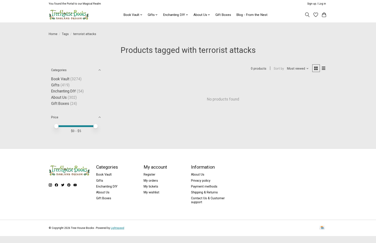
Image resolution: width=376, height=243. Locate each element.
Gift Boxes (223, 15)
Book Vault (60, 79)
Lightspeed (117, 228)
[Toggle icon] (307, 15)
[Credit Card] (322, 228)
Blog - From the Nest (251, 15)
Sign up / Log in (316, 3)
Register (149, 174)
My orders (151, 181)
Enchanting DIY (63, 91)
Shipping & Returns (204, 192)
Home (53, 34)
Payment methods (204, 186)
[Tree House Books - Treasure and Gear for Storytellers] (69, 15)
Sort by (279, 68)
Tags (65, 34)
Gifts (55, 85)
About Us (59, 97)
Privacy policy (200, 181)
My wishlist (151, 192)
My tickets (151, 186)
